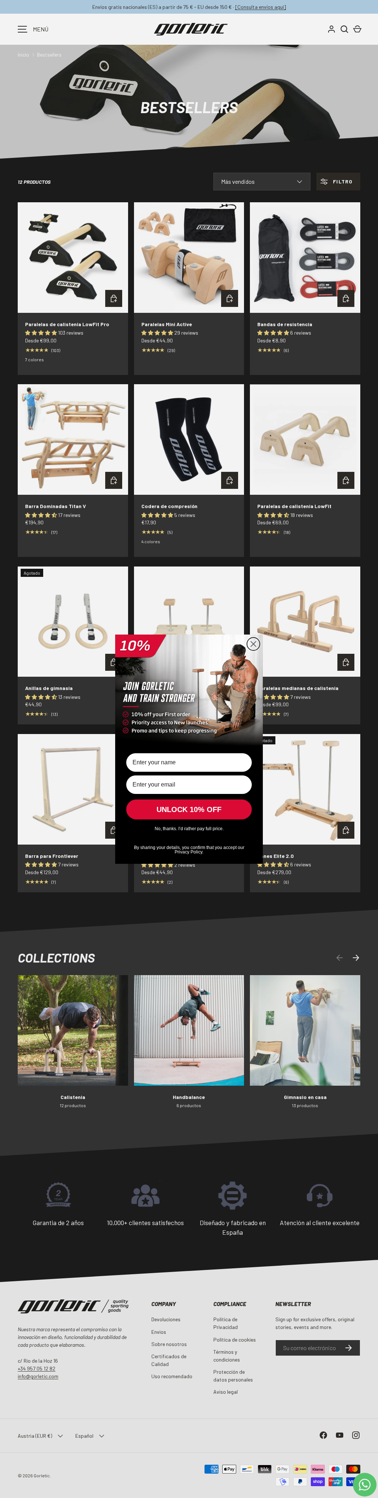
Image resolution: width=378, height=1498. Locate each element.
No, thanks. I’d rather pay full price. (189, 828)
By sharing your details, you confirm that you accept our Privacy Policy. (189, 849)
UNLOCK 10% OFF (189, 809)
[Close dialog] (253, 644)
